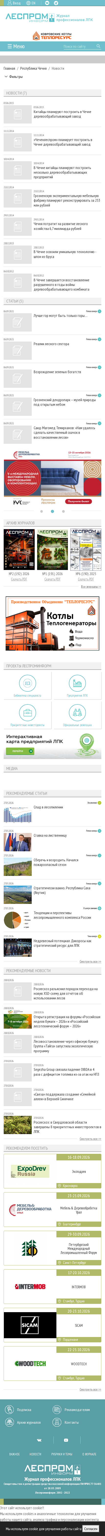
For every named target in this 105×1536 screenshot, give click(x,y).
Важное (14, 1454)
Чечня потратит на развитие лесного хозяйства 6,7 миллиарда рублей (61, 226)
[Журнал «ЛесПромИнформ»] (52, 17)
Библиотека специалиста (27, 695)
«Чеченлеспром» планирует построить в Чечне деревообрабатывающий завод (63, 142)
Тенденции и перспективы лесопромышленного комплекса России (62, 915)
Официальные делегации (77, 725)
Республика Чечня (33, 68)
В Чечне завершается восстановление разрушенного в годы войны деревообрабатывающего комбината (61, 285)
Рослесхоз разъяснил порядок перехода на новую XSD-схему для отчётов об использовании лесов (66, 993)
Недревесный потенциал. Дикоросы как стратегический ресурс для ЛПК (62, 943)
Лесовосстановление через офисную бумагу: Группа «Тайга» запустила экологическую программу (66, 1046)
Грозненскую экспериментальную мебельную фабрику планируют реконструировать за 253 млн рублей (67, 200)
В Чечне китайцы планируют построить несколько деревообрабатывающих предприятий (62, 172)
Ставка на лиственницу (50, 835)
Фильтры (16, 76)
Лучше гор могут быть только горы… (60, 315)
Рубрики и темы (61, 1454)
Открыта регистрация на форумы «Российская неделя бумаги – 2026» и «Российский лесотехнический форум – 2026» (67, 1021)
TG (56, 3)
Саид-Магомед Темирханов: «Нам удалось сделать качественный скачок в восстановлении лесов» (64, 432)
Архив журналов (29, 1422)
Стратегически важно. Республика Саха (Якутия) (62, 890)
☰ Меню (16, 46)
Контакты (72, 1422)
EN (33, 2)
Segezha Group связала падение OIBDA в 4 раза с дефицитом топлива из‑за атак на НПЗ (66, 1071)
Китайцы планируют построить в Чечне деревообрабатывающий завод (62, 114)
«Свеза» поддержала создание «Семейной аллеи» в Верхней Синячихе (64, 1096)
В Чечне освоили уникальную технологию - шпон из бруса (65, 254)
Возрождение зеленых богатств (57, 372)
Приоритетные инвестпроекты (27, 725)
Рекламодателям (77, 1409)
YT (65, 1440)
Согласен (90, 1528)
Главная (9, 68)
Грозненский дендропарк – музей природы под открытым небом (65, 402)
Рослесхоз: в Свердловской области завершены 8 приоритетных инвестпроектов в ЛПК (67, 1127)
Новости (35, 1454)
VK (47, 3)
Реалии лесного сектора (51, 343)
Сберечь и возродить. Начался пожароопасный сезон (56, 862)
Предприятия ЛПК (77, 695)
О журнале (89, 1454)
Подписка (24, 1409)
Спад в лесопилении (48, 807)
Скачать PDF (19, 579)
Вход (17, 2)
